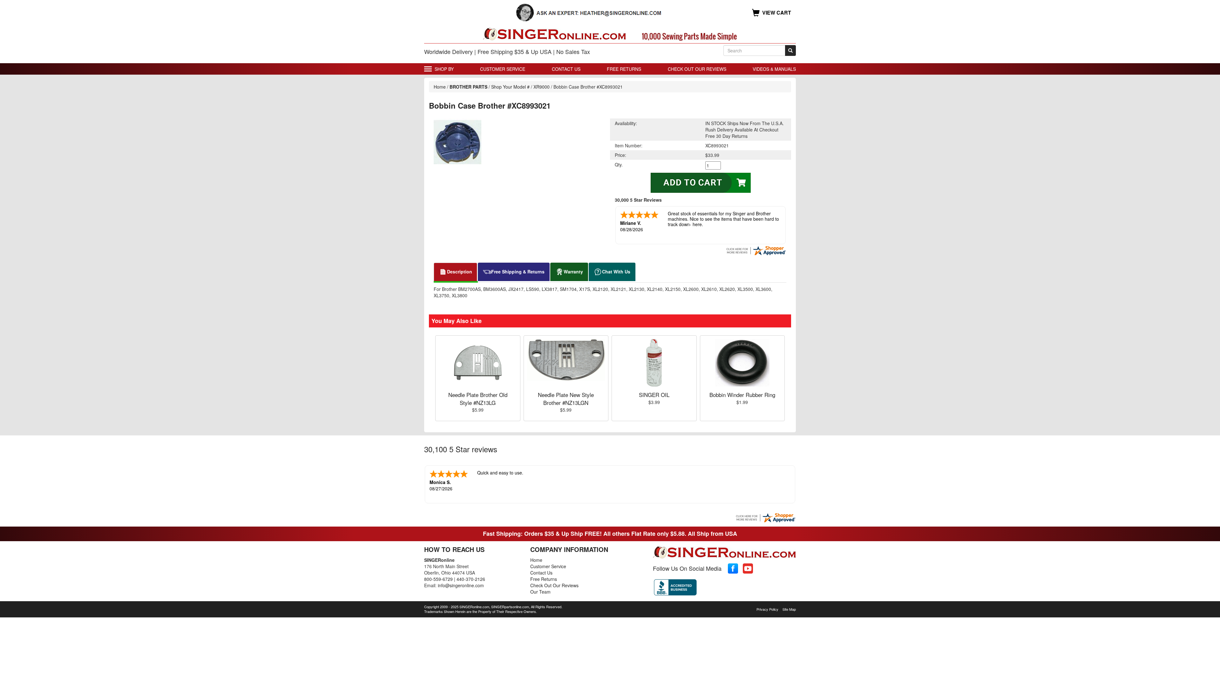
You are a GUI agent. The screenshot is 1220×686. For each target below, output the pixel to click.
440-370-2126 (471, 579)
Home (440, 87)
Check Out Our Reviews (697, 69)
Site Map (789, 609)
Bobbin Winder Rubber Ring (742, 395)
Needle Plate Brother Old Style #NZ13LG (477, 398)
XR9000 (541, 87)
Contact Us (566, 69)
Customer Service (502, 69)
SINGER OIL (654, 395)
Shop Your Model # (510, 87)
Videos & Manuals (774, 69)
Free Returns (624, 69)
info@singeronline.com (461, 585)
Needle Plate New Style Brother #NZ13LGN (566, 398)
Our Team (540, 591)
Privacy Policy (767, 609)
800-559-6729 (438, 579)
